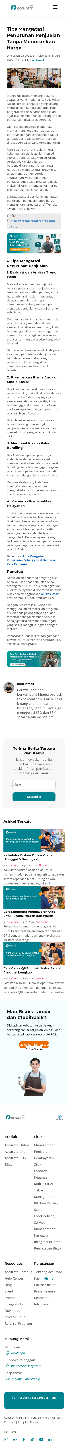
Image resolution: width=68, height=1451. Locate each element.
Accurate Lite (15, 1151)
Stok (37, 1164)
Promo (10, 1298)
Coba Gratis (34, 1049)
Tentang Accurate (48, 1272)
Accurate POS (15, 1158)
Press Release (44, 1291)
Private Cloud (15, 1317)
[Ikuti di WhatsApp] (15, 1439)
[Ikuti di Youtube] (41, 1439)
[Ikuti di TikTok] (32, 1439)
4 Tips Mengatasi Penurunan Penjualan (33, 220)
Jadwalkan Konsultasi (34, 1045)
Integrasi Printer (47, 1242)
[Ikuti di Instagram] (6, 1439)
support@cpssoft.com (26, 1366)
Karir (44, 1278)
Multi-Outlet (43, 1184)
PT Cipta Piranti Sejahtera (34, 1417)
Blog (8, 1285)
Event (9, 1291)
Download (12, 1310)
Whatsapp (18, 1353)
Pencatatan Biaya (47, 1248)
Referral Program (18, 1323)
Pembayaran (44, 1158)
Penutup (15, 227)
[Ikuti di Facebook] (23, 1439)
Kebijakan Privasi (27, 1422)
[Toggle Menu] (55, 7)
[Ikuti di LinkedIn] (49, 1439)
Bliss (8, 1164)
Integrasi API (14, 1304)
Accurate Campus (18, 1272)
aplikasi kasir (49, 594)
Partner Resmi (45, 1285)
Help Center (14, 1278)
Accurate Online (17, 1145)
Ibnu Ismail (37, 60)
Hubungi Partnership (25, 1379)
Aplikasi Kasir (43, 865)
